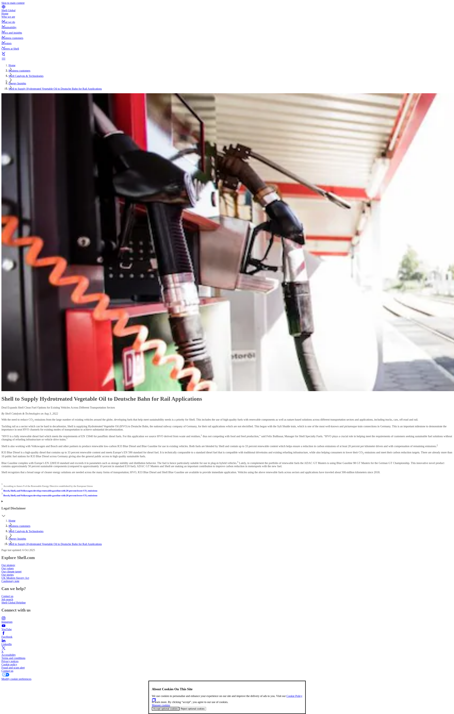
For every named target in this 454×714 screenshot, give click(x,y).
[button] (227, 18)
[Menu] (227, 59)
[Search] (227, 54)
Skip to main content (12, 2)
